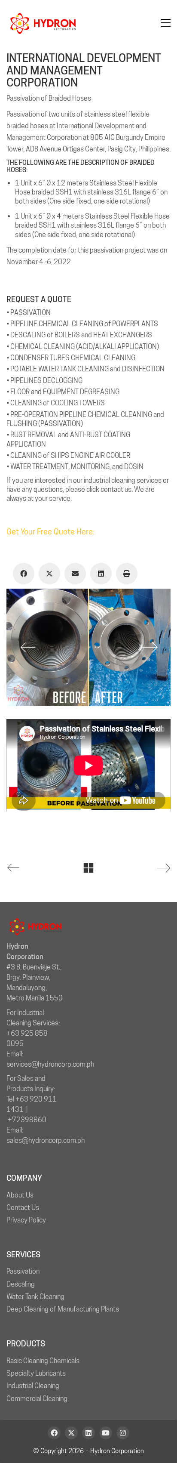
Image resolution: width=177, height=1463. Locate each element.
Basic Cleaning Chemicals (42, 1361)
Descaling (20, 1284)
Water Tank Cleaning (35, 1297)
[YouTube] (105, 1432)
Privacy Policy (26, 1220)
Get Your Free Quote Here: (50, 531)
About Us (20, 1195)
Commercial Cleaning (36, 1399)
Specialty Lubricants (36, 1373)
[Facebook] (23, 573)
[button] (166, 23)
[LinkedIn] (101, 573)
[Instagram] (122, 1432)
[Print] (126, 573)
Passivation (23, 1271)
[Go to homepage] (42, 23)
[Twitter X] (49, 573)
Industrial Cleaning (32, 1386)
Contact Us (22, 1208)
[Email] (75, 573)
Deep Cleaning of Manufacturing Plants (62, 1309)
